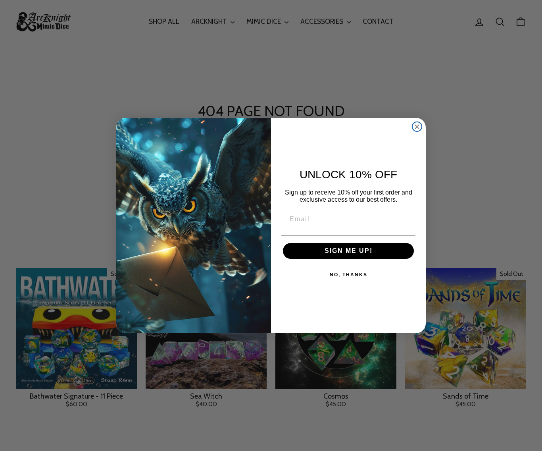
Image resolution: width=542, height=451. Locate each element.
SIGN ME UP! (349, 250)
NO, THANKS (348, 275)
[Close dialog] (417, 126)
